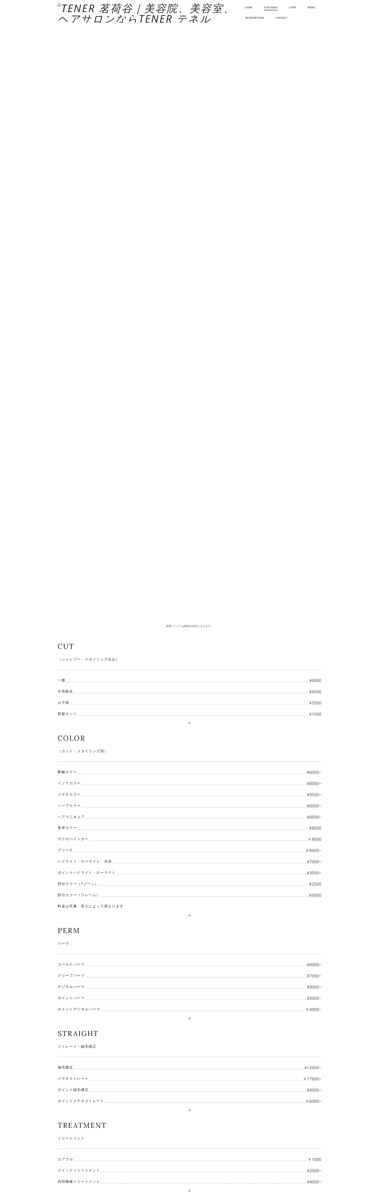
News (311, 7)
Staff (292, 7)
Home (249, 7)
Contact (281, 17)
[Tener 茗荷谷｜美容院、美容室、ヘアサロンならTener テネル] (149, 13)
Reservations (254, 17)
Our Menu (271, 7)
